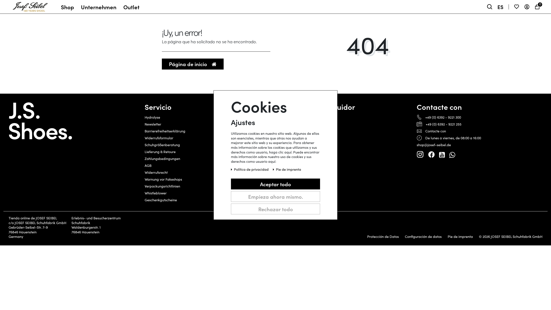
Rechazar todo (275, 208)
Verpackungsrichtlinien (162, 186)
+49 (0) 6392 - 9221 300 (443, 117)
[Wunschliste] (516, 7)
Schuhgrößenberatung (162, 145)
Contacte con (435, 131)
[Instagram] (420, 154)
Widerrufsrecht (156, 172)
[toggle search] (489, 7)
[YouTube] (442, 154)
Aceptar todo (275, 184)
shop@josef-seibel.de (434, 145)
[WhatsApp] (452, 154)
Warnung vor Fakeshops (163, 179)
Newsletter (153, 124)
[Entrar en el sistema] (527, 7)
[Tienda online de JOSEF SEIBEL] (30, 5)
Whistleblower (156, 193)
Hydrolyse (152, 117)
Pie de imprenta (460, 236)
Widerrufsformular (159, 138)
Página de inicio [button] (188, 63)
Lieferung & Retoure (160, 151)
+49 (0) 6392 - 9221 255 (443, 124)
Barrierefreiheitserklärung (165, 131)
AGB (148, 165)
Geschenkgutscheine (161, 200)
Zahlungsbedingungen (162, 158)
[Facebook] (431, 154)
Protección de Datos (383, 236)
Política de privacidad (251, 169)
